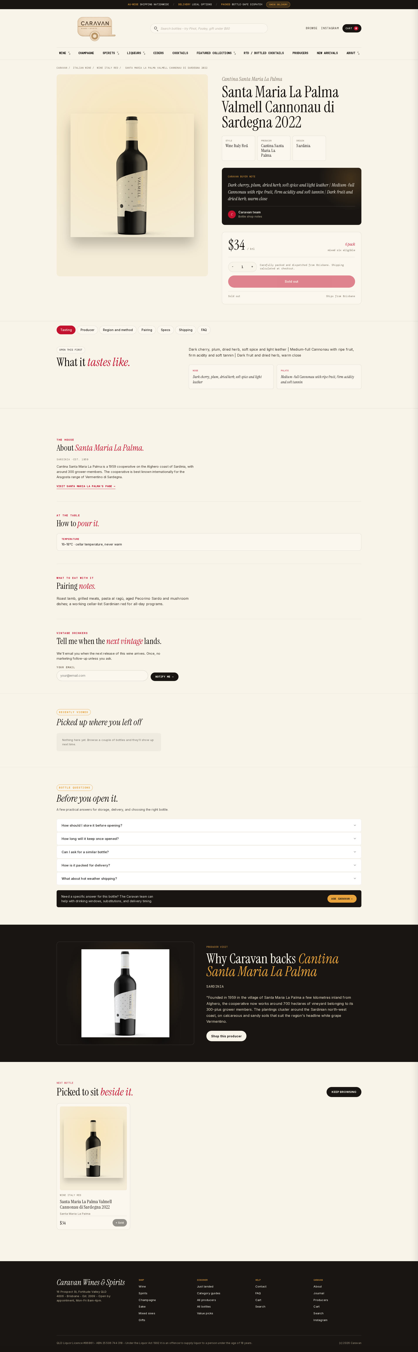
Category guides (208, 1293)
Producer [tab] (87, 330)
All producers (206, 1300)
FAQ (258, 1293)
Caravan (62, 67)
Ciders (158, 53)
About (351, 53)
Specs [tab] (165, 330)
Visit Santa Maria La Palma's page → (86, 486)
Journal (319, 1293)
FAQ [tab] (204, 330)
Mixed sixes (147, 1313)
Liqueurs (134, 53)
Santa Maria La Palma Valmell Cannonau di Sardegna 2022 (86, 1204)
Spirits (109, 53)
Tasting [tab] (66, 330)
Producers (300, 53)
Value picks (205, 1313)
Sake (142, 1306)
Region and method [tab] (118, 330)
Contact (260, 1286)
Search (260, 1306)
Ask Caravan (342, 898)
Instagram (330, 28)
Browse (312, 28)
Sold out (291, 281)
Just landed (205, 1286)
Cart (351, 28)
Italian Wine (82, 67)
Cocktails (180, 53)
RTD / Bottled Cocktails (264, 53)
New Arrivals (327, 53)
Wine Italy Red (107, 67)
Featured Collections (214, 53)
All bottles (204, 1306)
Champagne (86, 53)
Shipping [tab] (185, 330)
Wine (62, 53)
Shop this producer (226, 1036)
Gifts (142, 1320)
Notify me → (164, 676)
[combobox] (209, 28)
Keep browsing (344, 1092)
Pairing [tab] (147, 330)
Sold (121, 1222)
